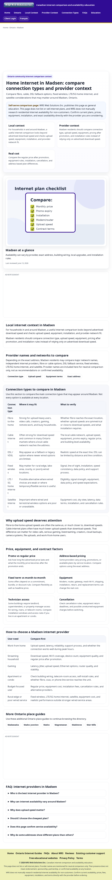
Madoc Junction (31, 724)
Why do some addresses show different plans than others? (42, 834)
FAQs (84, 12)
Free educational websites (43, 858)
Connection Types (70, 12)
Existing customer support (90, 853)
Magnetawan (61, 724)
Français (24, 18)
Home (7, 12)
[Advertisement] (56, 50)
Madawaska (13, 724)
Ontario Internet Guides (29, 853)
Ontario (17, 12)
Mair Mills (91, 724)
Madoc (46, 724)
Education (96, 12)
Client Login (10, 18)
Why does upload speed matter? (27, 809)
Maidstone (77, 724)
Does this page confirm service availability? (33, 826)
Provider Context (50, 12)
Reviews (69, 853)
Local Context (31, 12)
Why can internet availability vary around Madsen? (38, 801)
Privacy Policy (67, 858)
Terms (79, 858)
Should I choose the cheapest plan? (29, 818)
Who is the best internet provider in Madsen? (34, 793)
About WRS (57, 853)
